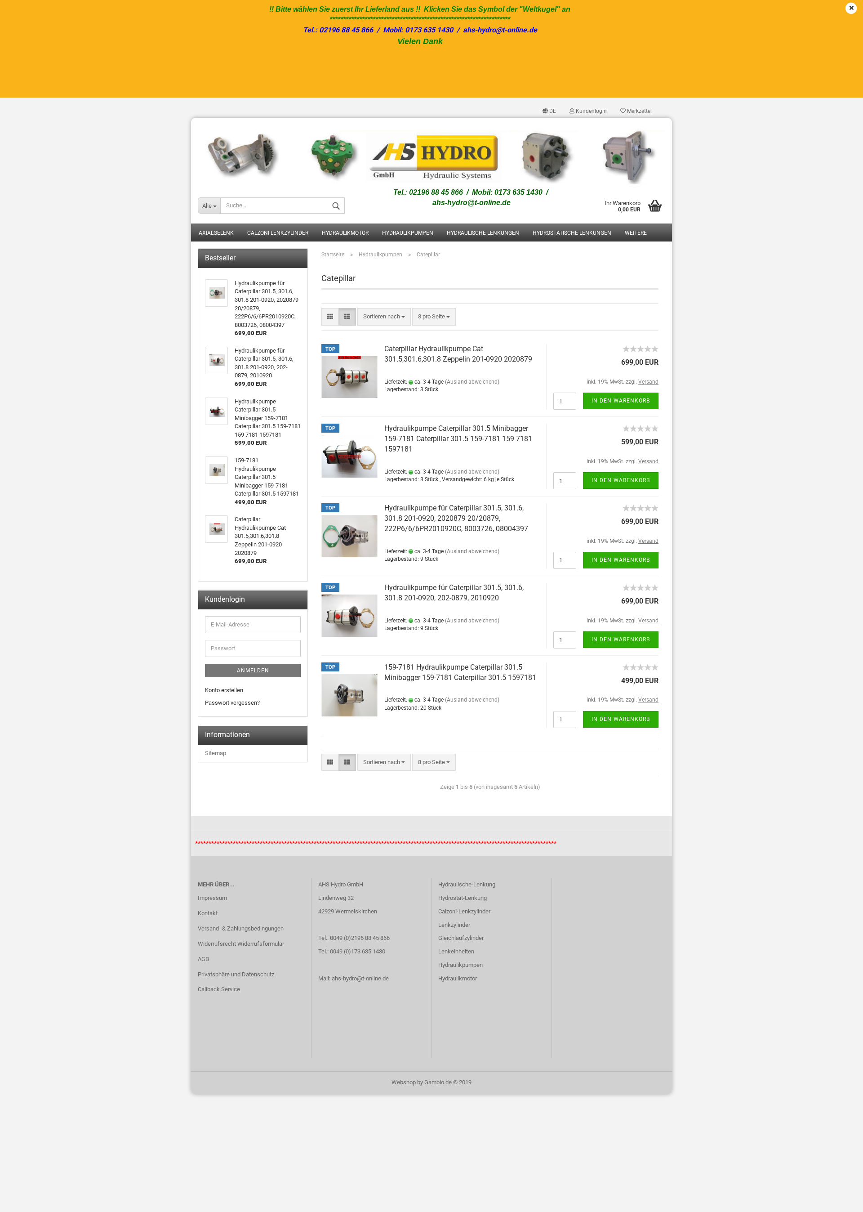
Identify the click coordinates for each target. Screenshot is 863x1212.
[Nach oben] (838, 1198)
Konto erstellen (224, 690)
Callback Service (219, 989)
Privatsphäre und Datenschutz (236, 974)
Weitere (636, 233)
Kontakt (208, 913)
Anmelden (253, 670)
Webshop (403, 1082)
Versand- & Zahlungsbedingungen (241, 928)
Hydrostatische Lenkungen (572, 233)
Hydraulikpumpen (407, 233)
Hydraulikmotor (345, 233)
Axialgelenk (216, 233)
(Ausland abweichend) (472, 382)
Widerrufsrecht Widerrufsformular (241, 943)
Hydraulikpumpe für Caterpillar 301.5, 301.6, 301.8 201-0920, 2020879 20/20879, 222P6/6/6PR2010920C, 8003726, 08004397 (456, 518)
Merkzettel (639, 111)
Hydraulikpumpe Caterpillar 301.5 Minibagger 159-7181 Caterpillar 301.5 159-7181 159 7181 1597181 (458, 438)
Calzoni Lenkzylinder (277, 233)
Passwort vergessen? (232, 702)
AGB (203, 959)
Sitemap (215, 753)
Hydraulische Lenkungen (483, 233)
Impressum (212, 897)
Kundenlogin (590, 111)
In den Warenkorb (621, 401)
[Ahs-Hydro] (431, 153)
